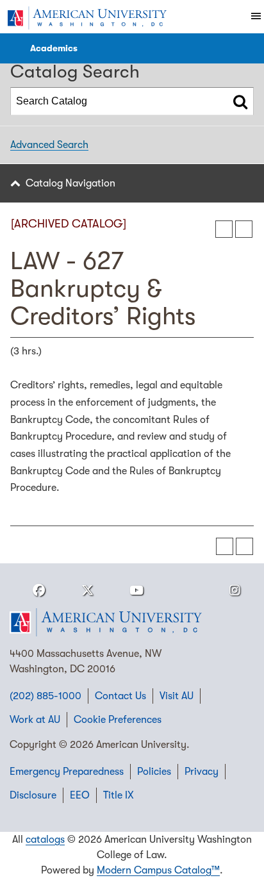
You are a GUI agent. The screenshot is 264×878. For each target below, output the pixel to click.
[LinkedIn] (186, 591)
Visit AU (177, 696)
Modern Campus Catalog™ (158, 870)
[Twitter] (88, 591)
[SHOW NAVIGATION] (13, 48)
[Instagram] (234, 591)
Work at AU (35, 719)
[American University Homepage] (86, 17)
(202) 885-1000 (45, 696)
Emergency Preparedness (67, 771)
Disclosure (33, 795)
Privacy (202, 771)
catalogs (45, 839)
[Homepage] (132, 622)
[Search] (240, 101)
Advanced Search (49, 145)
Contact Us (120, 696)
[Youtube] (136, 591)
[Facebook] (38, 591)
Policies (154, 771)
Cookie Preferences (117, 719)
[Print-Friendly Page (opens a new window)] (224, 229)
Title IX (118, 795)
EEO (80, 795)
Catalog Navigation (70, 183)
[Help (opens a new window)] (243, 229)
